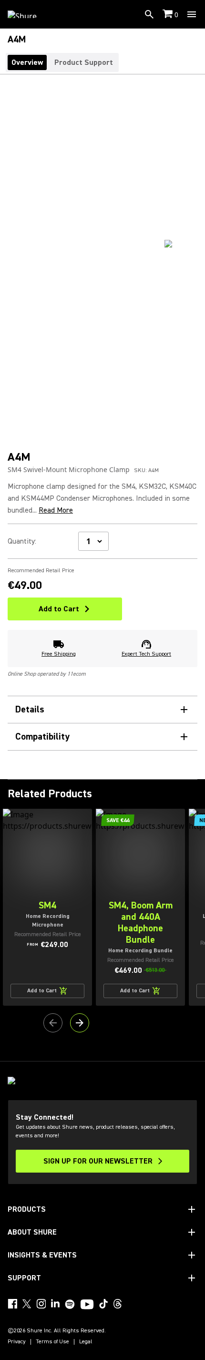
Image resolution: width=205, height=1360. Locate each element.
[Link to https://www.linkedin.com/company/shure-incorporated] (55, 1303)
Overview (27, 62)
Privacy (17, 1342)
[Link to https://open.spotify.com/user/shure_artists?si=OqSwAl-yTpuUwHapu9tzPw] (70, 1304)
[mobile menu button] (191, 14)
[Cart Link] (168, 14)
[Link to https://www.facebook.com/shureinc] (12, 1303)
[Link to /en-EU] (28, 14)
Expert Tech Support (146, 654)
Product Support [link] (83, 62)
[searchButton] (149, 14)
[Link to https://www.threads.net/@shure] (118, 1303)
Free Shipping (58, 654)
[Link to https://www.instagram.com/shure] (41, 1303)
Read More (56, 510)
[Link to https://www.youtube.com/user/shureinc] (87, 1305)
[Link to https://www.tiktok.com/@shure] (103, 1303)
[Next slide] (79, 1022)
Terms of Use (52, 1342)
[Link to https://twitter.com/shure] (26, 1303)
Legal (85, 1342)
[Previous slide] (52, 1022)
